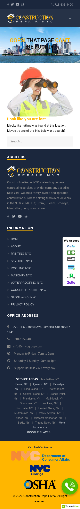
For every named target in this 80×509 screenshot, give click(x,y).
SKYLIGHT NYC (21, 261)
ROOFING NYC (21, 268)
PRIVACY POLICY (22, 304)
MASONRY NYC (21, 275)
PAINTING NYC (21, 253)
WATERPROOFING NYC (27, 282)
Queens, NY (40, 384)
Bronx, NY (21, 384)
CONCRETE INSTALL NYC (28, 289)
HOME (15, 239)
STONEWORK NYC (23, 297)
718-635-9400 (64, 4)
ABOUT (16, 246)
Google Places (38, 432)
